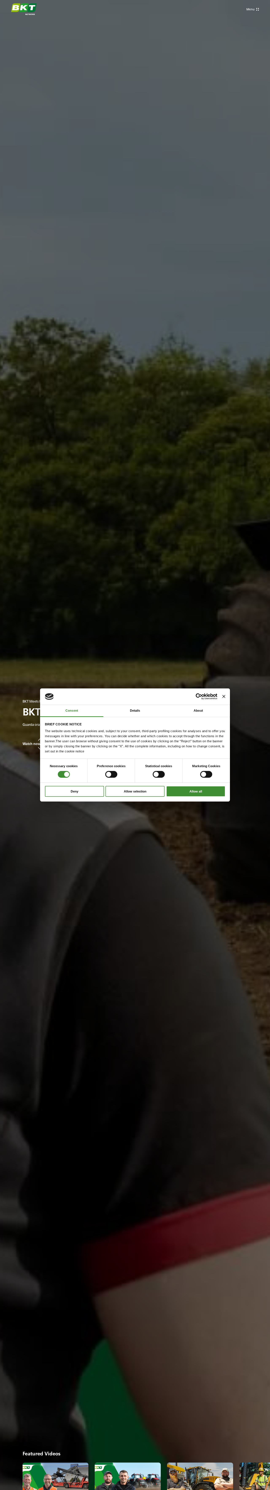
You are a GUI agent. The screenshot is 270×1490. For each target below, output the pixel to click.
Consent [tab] (71, 710)
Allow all (195, 791)
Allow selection (135, 791)
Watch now (31, 744)
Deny (74, 791)
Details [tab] (135, 710)
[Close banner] (223, 696)
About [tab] (198, 710)
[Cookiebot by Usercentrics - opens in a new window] (198, 696)
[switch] (111, 774)
